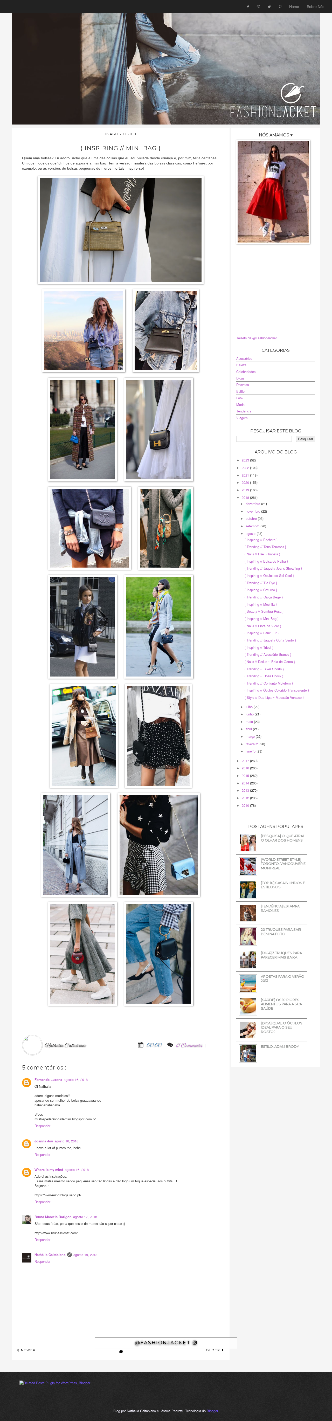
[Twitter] (269, 6)
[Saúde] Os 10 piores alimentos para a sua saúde (281, 1004)
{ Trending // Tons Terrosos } (265, 546)
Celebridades (245, 371)
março (251, 736)
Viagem (242, 417)
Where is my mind (48, 1169)
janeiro (251, 751)
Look (239, 397)
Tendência (243, 411)
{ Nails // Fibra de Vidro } (263, 625)
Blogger (212, 1410)
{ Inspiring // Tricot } (259, 647)
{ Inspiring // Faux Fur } (262, 632)
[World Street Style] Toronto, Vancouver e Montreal (283, 863)
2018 (246, 497)
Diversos (242, 384)
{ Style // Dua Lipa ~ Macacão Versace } (274, 697)
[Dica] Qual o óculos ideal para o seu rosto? (281, 1027)
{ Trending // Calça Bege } (264, 597)
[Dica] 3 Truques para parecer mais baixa (281, 955)
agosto (251, 533)
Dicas (240, 378)
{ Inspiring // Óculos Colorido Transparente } (277, 690)
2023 (246, 460)
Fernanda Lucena (48, 1079)
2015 (246, 775)
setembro (253, 525)
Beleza (241, 364)
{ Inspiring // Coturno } (261, 589)
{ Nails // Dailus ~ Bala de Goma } (270, 661)
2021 (246, 475)
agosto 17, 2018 (85, 1216)
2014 (246, 783)
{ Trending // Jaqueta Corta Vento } (270, 640)
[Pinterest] (280, 6)
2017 (246, 760)
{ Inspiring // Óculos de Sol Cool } (269, 575)
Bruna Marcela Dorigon (53, 1217)
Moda (240, 404)
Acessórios (244, 358)
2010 (246, 805)
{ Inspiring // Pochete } (261, 539)
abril (249, 728)
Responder (42, 1125)
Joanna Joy (43, 1141)
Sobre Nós (315, 6)
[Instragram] (258, 6)
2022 (246, 467)
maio (250, 721)
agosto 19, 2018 (85, 1254)
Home (294, 6)
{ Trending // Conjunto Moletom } (269, 683)
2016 (246, 767)
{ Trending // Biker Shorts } (264, 668)
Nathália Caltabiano (50, 1254)
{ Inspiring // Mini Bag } (262, 618)
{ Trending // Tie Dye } (261, 582)
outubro (252, 518)
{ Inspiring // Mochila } (261, 604)
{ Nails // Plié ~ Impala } (262, 553)
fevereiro (252, 743)
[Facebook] (248, 6)
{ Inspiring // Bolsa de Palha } (266, 561)
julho (250, 706)
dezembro (253, 503)
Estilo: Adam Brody (280, 1046)
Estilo (240, 391)
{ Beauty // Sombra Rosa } (264, 611)
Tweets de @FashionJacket (256, 337)
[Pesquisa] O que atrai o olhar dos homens (282, 838)
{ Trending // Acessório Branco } (268, 654)
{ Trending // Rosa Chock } (264, 675)
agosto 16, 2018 (76, 1079)
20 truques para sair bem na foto (281, 931)
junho (250, 714)
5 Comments (189, 1045)
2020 (246, 482)
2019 (246, 489)
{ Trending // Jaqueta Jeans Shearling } (273, 568)
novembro (253, 511)
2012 (246, 797)
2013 (246, 790)
